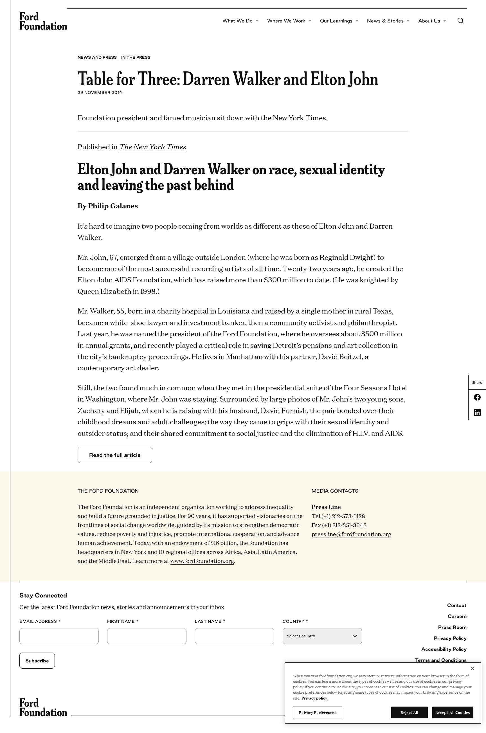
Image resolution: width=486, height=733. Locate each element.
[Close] (472, 668)
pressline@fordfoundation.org (351, 534)
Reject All (409, 712)
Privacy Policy (450, 638)
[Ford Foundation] (43, 21)
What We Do (237, 21)
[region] (383, 693)
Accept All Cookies (452, 712)
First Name (123, 621)
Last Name (210, 621)
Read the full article (115, 455)
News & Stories (385, 21)
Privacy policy (314, 698)
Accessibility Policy (444, 649)
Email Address (40, 621)
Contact (457, 605)
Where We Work (286, 21)
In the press (135, 57)
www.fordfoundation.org (202, 560)
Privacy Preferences (317, 712)
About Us (429, 21)
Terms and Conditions (441, 660)
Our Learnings (336, 21)
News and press (97, 57)
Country (295, 621)
